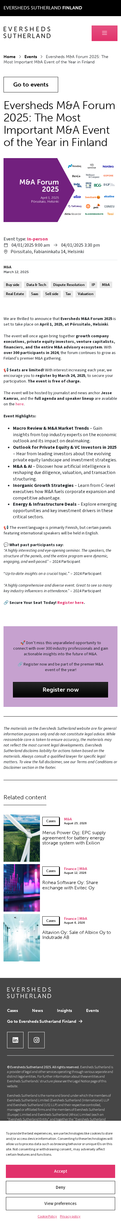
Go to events (30, 84)
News (37, 1010)
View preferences (60, 1204)
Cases (12, 1010)
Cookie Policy (47, 1216)
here (20, 404)
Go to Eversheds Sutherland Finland (41, 1021)
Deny (60, 1187)
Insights (64, 1010)
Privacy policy (70, 1216)
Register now (61, 689)
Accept (60, 1171)
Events (30, 56)
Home (10, 56)
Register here (70, 603)
